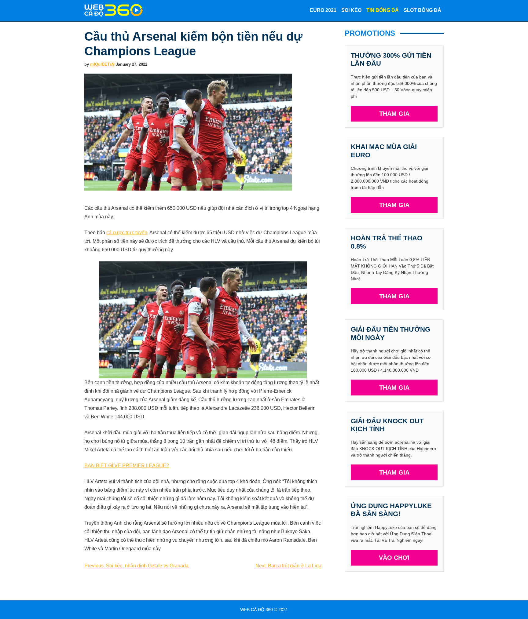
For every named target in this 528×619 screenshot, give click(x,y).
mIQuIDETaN (102, 64)
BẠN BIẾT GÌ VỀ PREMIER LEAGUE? (126, 465)
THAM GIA (394, 113)
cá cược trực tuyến (126, 232)
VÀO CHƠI (394, 557)
